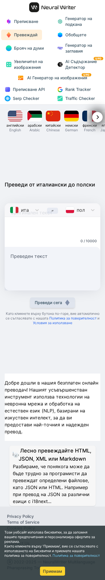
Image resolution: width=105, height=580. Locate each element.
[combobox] (10, 209)
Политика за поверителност (76, 555)
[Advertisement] (52, 156)
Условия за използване (52, 323)
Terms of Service (23, 522)
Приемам (52, 571)
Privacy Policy (20, 516)
